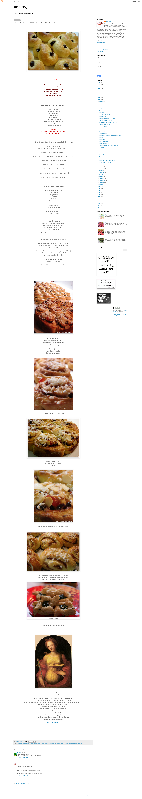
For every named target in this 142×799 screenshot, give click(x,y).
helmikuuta (101, 182)
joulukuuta (101, 101)
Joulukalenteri (32, 743)
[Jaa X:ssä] (32, 742)
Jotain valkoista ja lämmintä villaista (107, 118)
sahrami (66, 743)
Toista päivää (102, 158)
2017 (99, 99)
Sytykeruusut (107, 222)
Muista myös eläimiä (103, 133)
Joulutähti (101, 137)
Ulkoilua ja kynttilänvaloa (104, 114)
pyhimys (52, 743)
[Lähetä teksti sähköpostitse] (26, 741)
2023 (99, 88)
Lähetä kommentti (20, 778)
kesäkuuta (101, 174)
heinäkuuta (101, 172)
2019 (99, 95)
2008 (99, 201)
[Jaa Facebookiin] (33, 742)
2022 (99, 90)
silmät (75, 743)
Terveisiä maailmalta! (103, 105)
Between (19, 752)
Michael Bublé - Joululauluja (105, 162)
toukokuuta (101, 176)
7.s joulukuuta (102, 147)
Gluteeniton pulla (25, 743)
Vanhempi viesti (89, 781)
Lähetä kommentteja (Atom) (22, 783)
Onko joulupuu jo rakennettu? (105, 120)
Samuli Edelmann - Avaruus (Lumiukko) (108, 122)
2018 (99, 97)
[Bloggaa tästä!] (30, 742)
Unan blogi (20, 7)
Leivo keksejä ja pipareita (104, 126)
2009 (99, 200)
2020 (99, 94)
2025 (99, 84)
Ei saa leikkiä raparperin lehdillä (112, 230)
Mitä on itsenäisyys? (103, 149)
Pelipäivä (101, 106)
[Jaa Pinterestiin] (35, 742)
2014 (99, 190)
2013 (99, 192)
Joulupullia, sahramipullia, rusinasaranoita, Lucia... (110, 135)
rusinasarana (62, 743)
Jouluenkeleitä (102, 116)
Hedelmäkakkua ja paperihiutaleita (107, 108)
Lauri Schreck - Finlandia (104, 151)
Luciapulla (44, 743)
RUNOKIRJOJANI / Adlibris (104, 48)
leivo (40, 743)
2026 (99, 82)
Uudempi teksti (17, 781)
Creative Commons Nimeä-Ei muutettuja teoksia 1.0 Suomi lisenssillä (119, 314)
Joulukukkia (101, 128)
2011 (99, 196)
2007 (99, 203)
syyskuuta (101, 168)
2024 (99, 86)
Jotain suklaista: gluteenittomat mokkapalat (108, 145)
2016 (99, 186)
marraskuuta (102, 165)
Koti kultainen (102, 156)
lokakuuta (101, 166)
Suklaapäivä (102, 130)
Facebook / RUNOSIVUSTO (104, 49)
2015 (99, 188)
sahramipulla (71, 743)
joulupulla (37, 743)
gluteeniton (19, 743)
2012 (99, 194)
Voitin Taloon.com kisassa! (110, 238)
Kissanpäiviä (102, 131)
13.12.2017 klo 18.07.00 (22, 757)
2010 (99, 198)
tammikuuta (102, 184)
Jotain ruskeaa (102, 154)
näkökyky (48, 743)
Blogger (87, 795)
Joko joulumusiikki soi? (104, 143)
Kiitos (100, 110)
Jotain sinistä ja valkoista (104, 124)
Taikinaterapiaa (80, 743)
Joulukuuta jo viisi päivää (104, 153)
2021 (99, 92)
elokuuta (101, 170)
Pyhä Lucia (56, 743)
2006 (99, 205)
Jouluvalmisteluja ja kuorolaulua (106, 141)
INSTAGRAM (101, 51)
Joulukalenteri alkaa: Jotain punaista (107, 160)
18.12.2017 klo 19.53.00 (22, 775)
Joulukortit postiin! (103, 139)
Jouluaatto (101, 112)
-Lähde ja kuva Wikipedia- (53, 722)
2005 (99, 207)
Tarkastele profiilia (101, 42)
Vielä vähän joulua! (103, 103)
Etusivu (53, 781)
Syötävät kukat (108, 214)
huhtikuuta (101, 178)
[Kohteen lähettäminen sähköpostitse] (29, 742)
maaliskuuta (102, 180)
